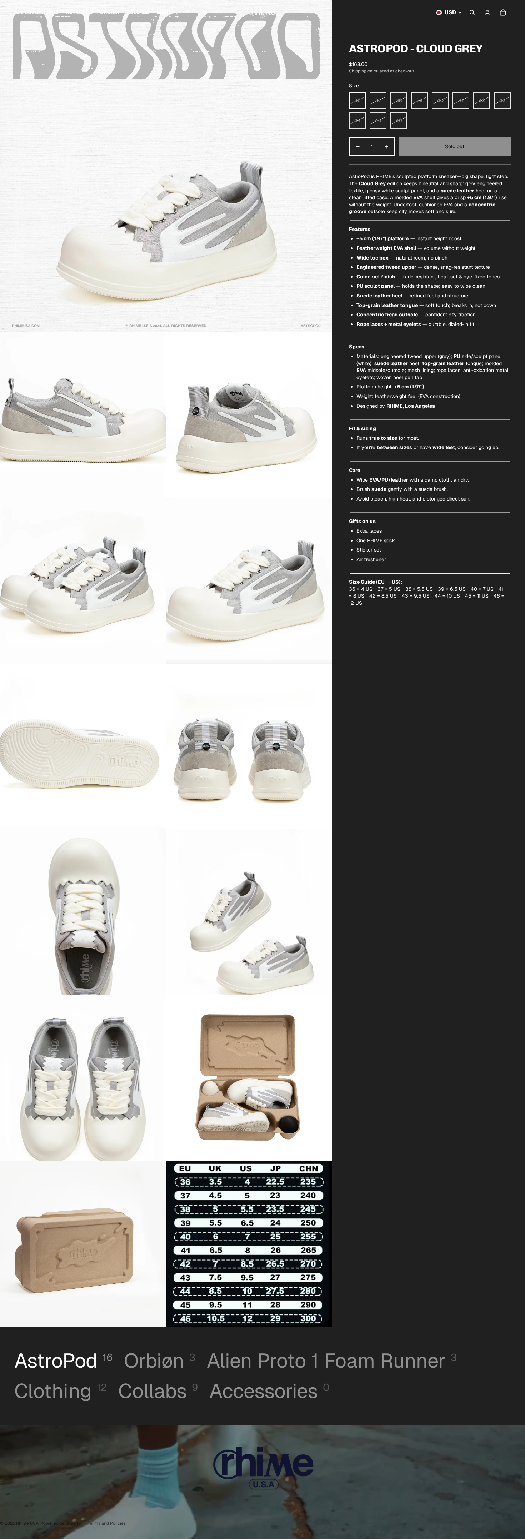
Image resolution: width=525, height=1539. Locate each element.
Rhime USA (27, 1523)
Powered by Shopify (60, 1523)
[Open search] (472, 12)
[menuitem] (164, 12)
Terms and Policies (107, 1523)
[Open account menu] (487, 12)
